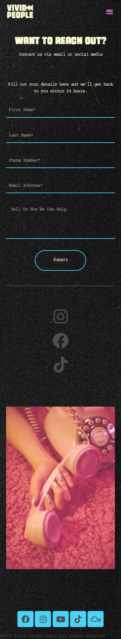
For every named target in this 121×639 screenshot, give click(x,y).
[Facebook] (25, 619)
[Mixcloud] (95, 619)
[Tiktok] (78, 619)
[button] (109, 11)
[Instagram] (43, 619)
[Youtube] (61, 619)
